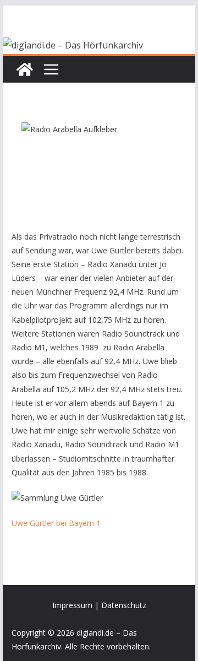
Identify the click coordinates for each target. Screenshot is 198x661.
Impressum (72, 605)
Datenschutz (123, 605)
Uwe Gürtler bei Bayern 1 (56, 523)
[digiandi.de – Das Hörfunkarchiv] (25, 69)
